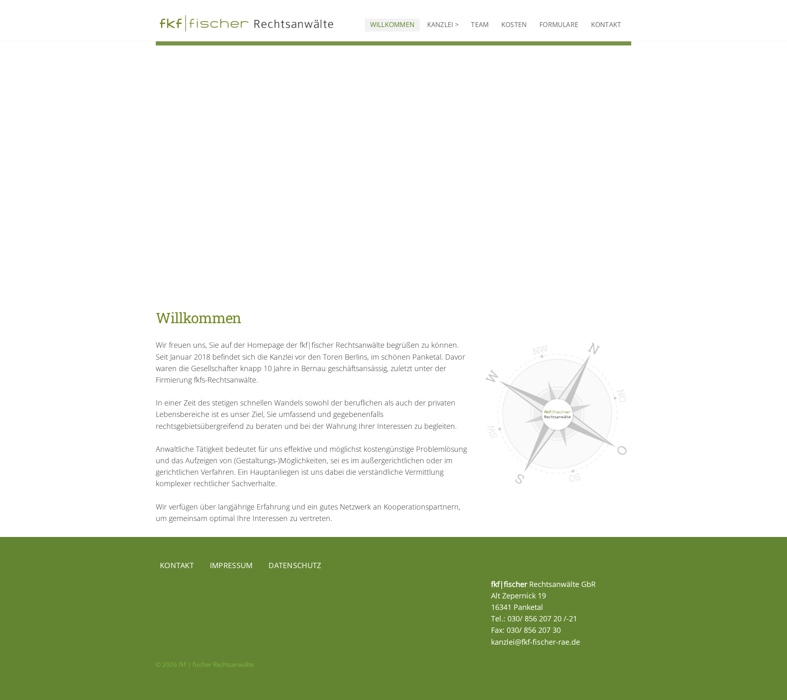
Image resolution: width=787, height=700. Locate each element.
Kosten (514, 24)
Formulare (558, 24)
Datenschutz (294, 565)
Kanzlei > (443, 24)
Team (480, 24)
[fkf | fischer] (248, 26)
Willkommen (392, 24)
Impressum (231, 565)
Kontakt (606, 24)
